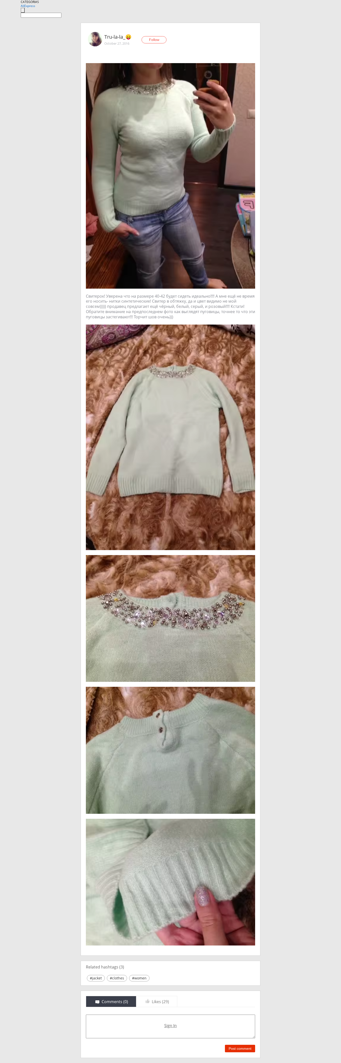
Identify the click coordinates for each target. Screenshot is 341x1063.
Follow (154, 40)
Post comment (240, 1049)
